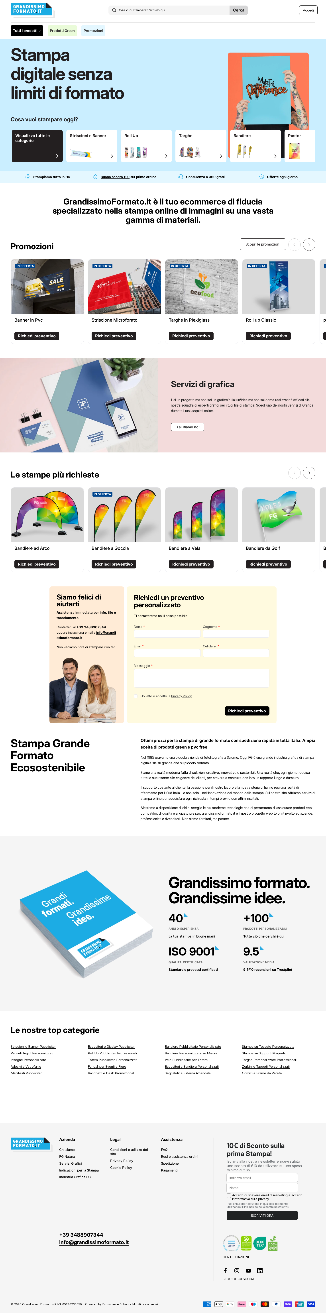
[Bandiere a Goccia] (124, 514)
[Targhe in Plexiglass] (201, 286)
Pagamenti (169, 1170)
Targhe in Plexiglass (189, 320)
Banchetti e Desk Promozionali (111, 1073)
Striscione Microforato (114, 320)
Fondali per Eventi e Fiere (107, 1066)
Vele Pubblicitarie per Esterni (186, 1060)
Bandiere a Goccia (110, 548)
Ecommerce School (115, 1304)
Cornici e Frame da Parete (262, 1073)
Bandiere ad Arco (32, 548)
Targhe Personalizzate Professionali (269, 1060)
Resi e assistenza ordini (179, 1157)
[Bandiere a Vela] (201, 514)
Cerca (238, 10)
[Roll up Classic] (278, 286)
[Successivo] (309, 244)
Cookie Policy (121, 1168)
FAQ (164, 1150)
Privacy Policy (181, 696)
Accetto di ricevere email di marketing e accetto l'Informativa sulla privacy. (267, 1197)
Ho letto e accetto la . (166, 696)
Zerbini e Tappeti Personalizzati (266, 1066)
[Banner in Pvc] (47, 286)
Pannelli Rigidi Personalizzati (32, 1053)
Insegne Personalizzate (28, 1060)
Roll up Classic (261, 320)
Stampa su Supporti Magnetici (264, 1053)
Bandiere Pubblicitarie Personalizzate (193, 1046)
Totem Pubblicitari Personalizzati (112, 1060)
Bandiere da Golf (263, 548)
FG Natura (67, 1157)
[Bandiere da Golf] (278, 514)
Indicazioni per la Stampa (79, 1170)
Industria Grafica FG (75, 1177)
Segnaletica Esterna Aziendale (188, 1073)
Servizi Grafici (70, 1164)
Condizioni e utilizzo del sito (129, 1152)
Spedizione (170, 1164)
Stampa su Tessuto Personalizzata (268, 1046)
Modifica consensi (145, 1304)
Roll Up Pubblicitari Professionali (112, 1053)
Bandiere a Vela (184, 548)
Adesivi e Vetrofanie (26, 1066)
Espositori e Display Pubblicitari (111, 1046)
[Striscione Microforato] (124, 286)
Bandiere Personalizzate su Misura (191, 1053)
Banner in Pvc (28, 320)
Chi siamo (67, 1150)
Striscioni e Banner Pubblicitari (33, 1046)
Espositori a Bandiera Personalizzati (192, 1066)
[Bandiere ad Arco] (47, 514)
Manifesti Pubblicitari (26, 1073)
